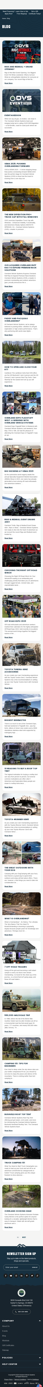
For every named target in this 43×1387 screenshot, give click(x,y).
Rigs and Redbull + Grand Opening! (19, 68)
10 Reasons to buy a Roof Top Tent (21, 769)
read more (9, 83)
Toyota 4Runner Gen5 (17, 819)
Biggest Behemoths (15, 720)
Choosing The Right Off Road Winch (21, 571)
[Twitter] (32, 1276)
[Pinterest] (27, 1276)
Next (24, 1237)
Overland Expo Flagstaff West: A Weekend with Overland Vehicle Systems (19, 420)
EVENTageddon (13, 115)
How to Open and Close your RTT (21, 368)
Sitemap (5, 1350)
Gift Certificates (8, 1345)
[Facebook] (6, 1276)
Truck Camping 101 (15, 1162)
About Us (5, 1326)
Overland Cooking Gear (18, 1211)
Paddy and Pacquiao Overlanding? (16, 319)
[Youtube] (11, 1276)
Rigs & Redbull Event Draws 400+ (20, 520)
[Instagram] (16, 1276)
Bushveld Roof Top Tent (18, 1114)
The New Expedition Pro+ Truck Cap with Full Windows (21, 215)
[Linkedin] (21, 1276)
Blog (4, 1336)
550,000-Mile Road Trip (17, 1015)
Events (5, 1331)
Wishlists (5, 1341)
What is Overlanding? (17, 918)
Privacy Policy (8, 1379)
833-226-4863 (23, 1312)
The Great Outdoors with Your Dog (19, 869)
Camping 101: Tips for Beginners (16, 1064)
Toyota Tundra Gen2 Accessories (16, 670)
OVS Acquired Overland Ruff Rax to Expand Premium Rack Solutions (21, 267)
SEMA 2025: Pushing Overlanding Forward (17, 164)
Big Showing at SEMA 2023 (19, 471)
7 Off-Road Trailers (16, 967)
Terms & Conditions (20, 1379)
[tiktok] (37, 1276)
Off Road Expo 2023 (15, 621)
